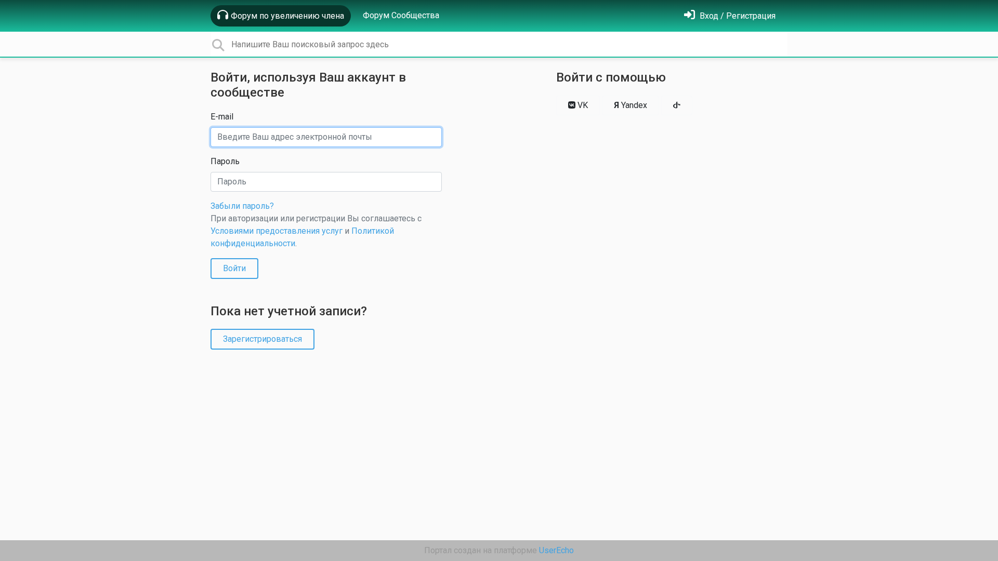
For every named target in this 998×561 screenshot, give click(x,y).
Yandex (630, 105)
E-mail (222, 117)
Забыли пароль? (242, 206)
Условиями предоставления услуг (277, 231)
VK (581, 105)
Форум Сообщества (401, 15)
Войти (234, 268)
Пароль (225, 161)
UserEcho (556, 550)
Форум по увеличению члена (287, 16)
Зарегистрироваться (262, 339)
